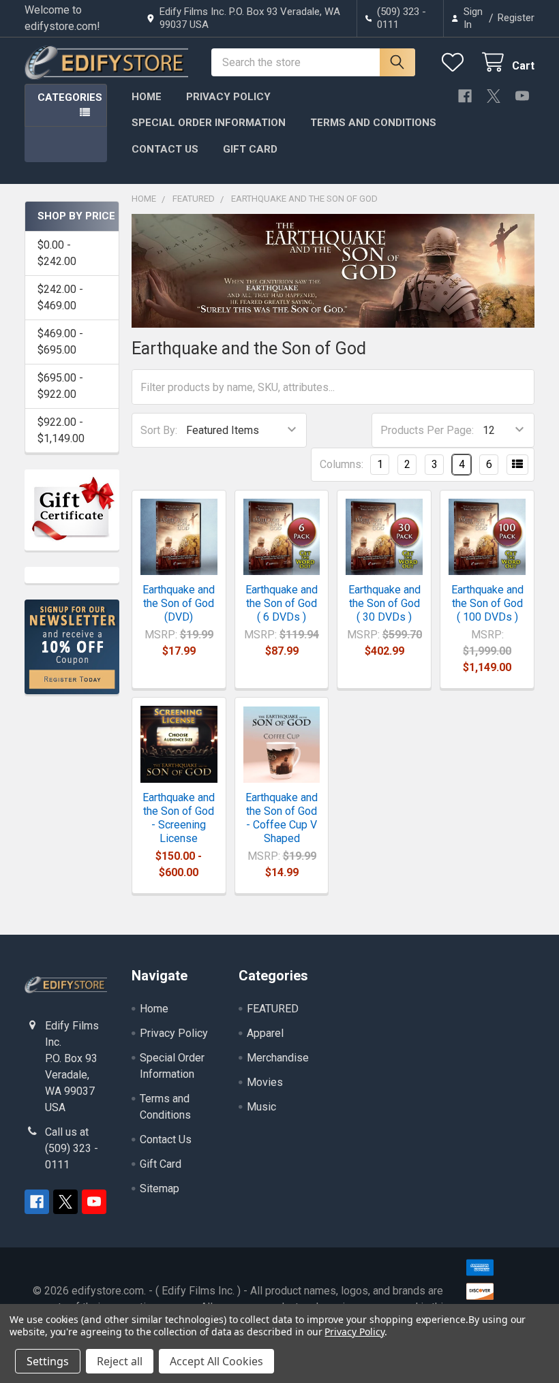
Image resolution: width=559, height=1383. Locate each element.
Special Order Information (209, 122)
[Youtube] (522, 96)
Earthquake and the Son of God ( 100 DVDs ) (487, 603)
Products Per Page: (427, 430)
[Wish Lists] (456, 62)
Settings (48, 1361)
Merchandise (278, 1057)
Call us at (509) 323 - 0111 (71, 1148)
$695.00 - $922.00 (60, 386)
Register (516, 18)
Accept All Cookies (216, 1361)
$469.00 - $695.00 (60, 341)
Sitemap (159, 1188)
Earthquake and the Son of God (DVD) (178, 603)
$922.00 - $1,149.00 (61, 430)
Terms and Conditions (373, 122)
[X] (493, 96)
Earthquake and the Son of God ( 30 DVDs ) (384, 603)
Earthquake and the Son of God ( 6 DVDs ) (281, 603)
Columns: (341, 464)
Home (147, 97)
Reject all (119, 1361)
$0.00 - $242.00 (56, 253)
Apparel (265, 1033)
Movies (265, 1082)
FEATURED (273, 1008)
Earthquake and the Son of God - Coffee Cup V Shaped (281, 818)
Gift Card (250, 149)
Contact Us (165, 149)
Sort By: (158, 430)
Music (261, 1106)
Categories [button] (69, 97)
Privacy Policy (228, 97)
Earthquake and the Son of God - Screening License (178, 818)
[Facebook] (465, 96)
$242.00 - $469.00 (60, 297)
